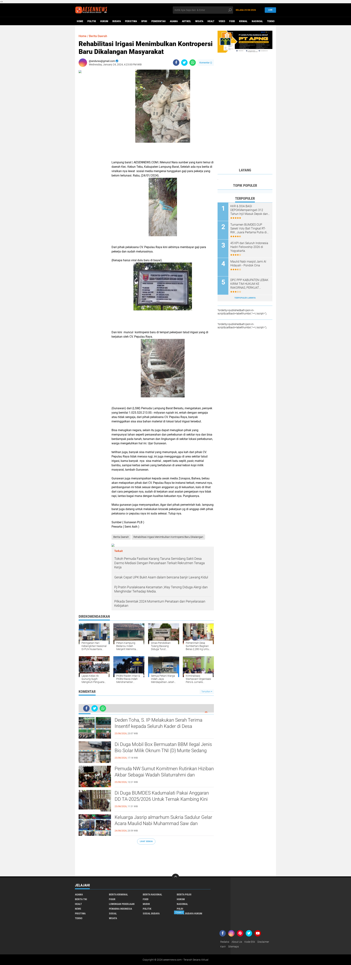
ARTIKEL (186, 21)
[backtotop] (175, 877)
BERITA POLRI (184, 894)
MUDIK (146, 904)
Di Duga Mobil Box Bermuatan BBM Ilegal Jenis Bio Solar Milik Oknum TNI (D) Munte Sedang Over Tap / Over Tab (163, 750)
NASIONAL (182, 904)
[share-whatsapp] (192, 62)
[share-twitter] (184, 62)
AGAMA (174, 21)
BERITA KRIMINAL (118, 894)
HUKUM (104, 21)
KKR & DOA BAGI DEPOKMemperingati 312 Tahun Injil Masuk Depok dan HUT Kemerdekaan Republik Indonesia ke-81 (249, 210)
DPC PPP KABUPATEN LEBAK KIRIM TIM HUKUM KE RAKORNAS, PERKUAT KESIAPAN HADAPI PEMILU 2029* (249, 284)
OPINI (144, 21)
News (78, 908)
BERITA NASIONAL (152, 894)
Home (80, 21)
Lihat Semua (146, 841)
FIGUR (112, 899)
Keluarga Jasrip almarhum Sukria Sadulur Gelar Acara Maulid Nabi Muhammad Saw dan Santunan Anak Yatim (163, 823)
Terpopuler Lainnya (245, 298)
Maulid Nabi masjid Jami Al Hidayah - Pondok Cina (248, 263)
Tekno (270, 21)
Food (232, 21)
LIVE (270, 10)
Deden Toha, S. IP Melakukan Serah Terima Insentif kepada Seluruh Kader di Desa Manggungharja (158, 726)
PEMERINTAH (158, 21)
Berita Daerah (98, 36)
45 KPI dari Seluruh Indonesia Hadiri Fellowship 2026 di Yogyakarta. (249, 246)
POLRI (180, 908)
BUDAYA (116, 21)
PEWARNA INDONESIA (120, 908)
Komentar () (205, 62)
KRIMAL (243, 21)
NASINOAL (257, 21)
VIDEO (222, 21)
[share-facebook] (176, 62)
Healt (210, 21)
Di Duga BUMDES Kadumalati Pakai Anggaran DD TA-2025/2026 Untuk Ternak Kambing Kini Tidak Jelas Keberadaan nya (162, 799)
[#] (245, 41)
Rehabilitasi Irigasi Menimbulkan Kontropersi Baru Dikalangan (168, 536)
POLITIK (91, 21)
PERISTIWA (131, 21)
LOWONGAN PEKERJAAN (122, 904)
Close (179, 912)
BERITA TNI (81, 899)
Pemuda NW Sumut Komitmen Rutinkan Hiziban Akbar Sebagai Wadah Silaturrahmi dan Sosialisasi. (164, 775)
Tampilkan (206, 691)
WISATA (199, 21)
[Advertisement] (146, 858)
